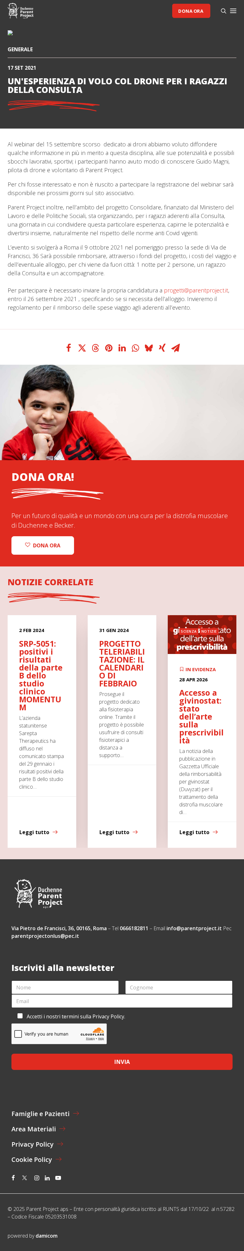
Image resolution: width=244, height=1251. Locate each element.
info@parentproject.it (194, 928)
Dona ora (190, 11)
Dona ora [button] (46, 545)
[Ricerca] (221, 11)
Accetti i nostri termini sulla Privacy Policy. (76, 1016)
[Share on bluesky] (148, 348)
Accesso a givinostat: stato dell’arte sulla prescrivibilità (121, 716)
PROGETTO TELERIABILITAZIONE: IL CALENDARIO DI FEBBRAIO (42, 663)
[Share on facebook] (68, 348)
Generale (20, 49)
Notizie (129, 631)
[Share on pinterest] (108, 348)
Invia (122, 1061)
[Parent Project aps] (20, 11)
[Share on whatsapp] (135, 348)
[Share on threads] (95, 348)
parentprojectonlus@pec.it (45, 935)
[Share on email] (175, 348)
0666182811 (134, 928)
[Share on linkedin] (122, 348)
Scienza (109, 631)
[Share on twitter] (82, 348)
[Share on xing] (162, 348)
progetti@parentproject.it (196, 290)
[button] (233, 11)
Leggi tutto (34, 832)
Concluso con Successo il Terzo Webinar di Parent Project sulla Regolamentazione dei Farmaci (201, 683)
